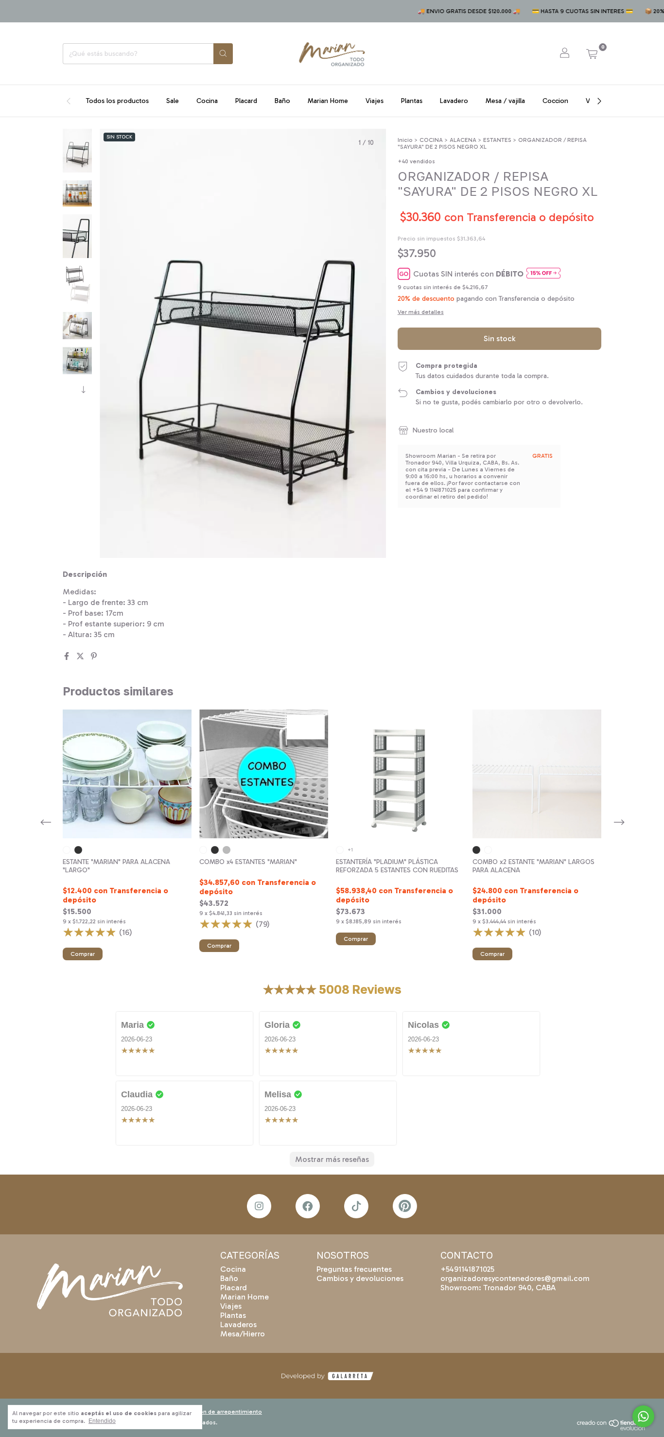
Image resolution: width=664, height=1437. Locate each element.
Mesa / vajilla (505, 101)
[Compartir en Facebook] (67, 656)
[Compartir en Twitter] (81, 656)
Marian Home (328, 101)
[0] (591, 53)
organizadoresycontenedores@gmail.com (515, 1278)
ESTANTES (497, 140)
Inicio (405, 140)
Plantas (411, 101)
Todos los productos (117, 101)
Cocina (207, 101)
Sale (172, 101)
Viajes (375, 101)
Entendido (102, 1421)
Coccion (555, 101)
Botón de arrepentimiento (226, 1411)
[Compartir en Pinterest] (94, 656)
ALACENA (463, 140)
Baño (282, 101)
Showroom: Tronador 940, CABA (498, 1287)
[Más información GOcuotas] (543, 274)
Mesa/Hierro (242, 1333)
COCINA (431, 140)
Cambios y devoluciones (359, 1278)
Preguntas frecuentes (354, 1269)
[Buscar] (223, 53)
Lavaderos (238, 1324)
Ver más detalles (421, 312)
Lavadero (454, 101)
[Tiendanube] (614, 1428)
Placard (246, 101)
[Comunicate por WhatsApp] (643, 1416)
